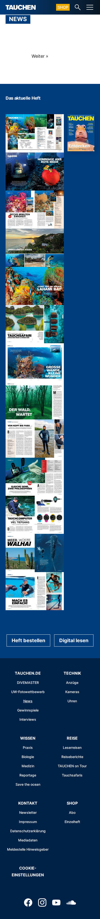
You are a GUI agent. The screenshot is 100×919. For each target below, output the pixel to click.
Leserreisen (72, 747)
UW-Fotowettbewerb (28, 692)
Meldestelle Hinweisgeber (28, 849)
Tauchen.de (28, 673)
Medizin (28, 766)
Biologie (28, 757)
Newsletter (28, 812)
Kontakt (27, 803)
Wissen (27, 738)
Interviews (27, 719)
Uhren (72, 701)
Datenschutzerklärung (28, 831)
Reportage (27, 775)
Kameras (72, 692)
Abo (72, 812)
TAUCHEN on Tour (72, 766)
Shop (63, 7)
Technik (72, 673)
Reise (72, 738)
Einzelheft (72, 822)
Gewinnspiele (28, 710)
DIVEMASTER (28, 682)
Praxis (28, 747)
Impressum (28, 822)
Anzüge (72, 682)
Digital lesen (73, 640)
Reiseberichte (72, 757)
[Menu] (89, 7)
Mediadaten (27, 840)
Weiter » (40, 56)
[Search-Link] (78, 7)
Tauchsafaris (72, 775)
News (28, 701)
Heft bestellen (28, 640)
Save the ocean (28, 784)
